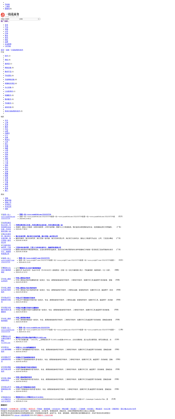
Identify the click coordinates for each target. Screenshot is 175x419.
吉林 (6, 137)
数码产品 (8, 71)
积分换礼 (90, 409)
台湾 (6, 186)
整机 (6, 60)
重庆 (6, 127)
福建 (6, 148)
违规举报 (115, 409)
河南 (6, 154)
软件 (6, 56)
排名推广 (73, 409)
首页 (2, 50)
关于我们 (23, 409)
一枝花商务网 (25, 415)
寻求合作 (8, 206)
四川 (6, 167)
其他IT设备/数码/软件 (12, 111)
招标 (6, 209)
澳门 (6, 190)
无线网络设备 (10, 79)
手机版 (7, 4)
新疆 (6, 184)
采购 (7, 50)
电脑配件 (8, 95)
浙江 (6, 144)
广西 (6, 163)
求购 (6, 198)
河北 (6, 129)
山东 (6, 152)
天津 (6, 125)
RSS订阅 (107, 409)
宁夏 (6, 182)
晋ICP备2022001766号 (128, 409)
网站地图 (65, 409)
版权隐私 (47, 409)
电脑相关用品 (10, 83)
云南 (6, 171)
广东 (6, 161)
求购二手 (8, 202)
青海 (6, 180)
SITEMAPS (56, 409)
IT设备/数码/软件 (17, 50)
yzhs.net (16, 415)
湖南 (6, 159)
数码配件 (8, 99)
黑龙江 (7, 139)
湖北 (6, 156)
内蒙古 (7, 133)
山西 (6, 131)
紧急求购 (8, 200)
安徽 (6, 146)
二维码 (7, 6)
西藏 (6, 173)
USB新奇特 (9, 91)
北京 (6, 120)
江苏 (6, 142)
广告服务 (82, 409)
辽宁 (6, 135)
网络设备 (8, 67)
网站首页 (4, 409)
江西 (6, 150)
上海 (6, 122)
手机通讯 (8, 75)
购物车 (7, 9)
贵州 (6, 169)
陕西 (6, 176)
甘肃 (6, 178)
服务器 (7, 64)
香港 (6, 188)
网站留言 (99, 409)
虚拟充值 (8, 107)
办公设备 (8, 87)
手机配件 (8, 103)
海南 (6, 165)
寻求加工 (8, 204)
